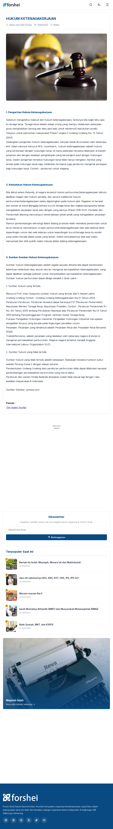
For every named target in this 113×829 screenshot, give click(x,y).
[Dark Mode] (99, 5)
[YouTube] (44, 820)
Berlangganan (58, 537)
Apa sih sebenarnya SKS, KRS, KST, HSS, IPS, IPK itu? (49, 578)
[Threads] (13, 820)
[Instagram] (6, 820)
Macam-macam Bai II (30, 593)
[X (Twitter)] (29, 820)
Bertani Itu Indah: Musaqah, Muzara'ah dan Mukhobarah (50, 562)
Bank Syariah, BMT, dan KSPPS (36, 624)
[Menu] (107, 5)
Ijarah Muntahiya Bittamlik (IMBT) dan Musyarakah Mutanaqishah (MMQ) (58, 609)
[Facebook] (21, 820)
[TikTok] (36, 820)
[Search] (91, 5)
